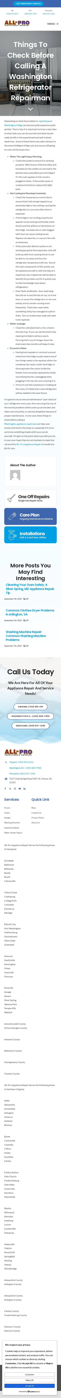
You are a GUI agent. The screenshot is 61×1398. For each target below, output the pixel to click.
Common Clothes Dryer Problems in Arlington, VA (30, 612)
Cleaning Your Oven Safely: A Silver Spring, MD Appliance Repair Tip (30, 589)
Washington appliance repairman (20, 423)
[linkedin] (25, 789)
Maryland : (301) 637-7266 (23, 773)
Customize (29, 1375)
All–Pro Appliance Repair (28, 444)
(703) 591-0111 (12, 14)
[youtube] (20, 789)
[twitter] (10, 789)
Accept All (29, 1386)
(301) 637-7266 (49, 14)
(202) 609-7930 (30, 14)
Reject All (29, 1380)
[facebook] (5, 789)
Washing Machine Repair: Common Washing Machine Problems (26, 636)
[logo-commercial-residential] (17, 21)
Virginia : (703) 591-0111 (21, 762)
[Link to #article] (30, 109)
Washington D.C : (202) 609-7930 (25, 768)
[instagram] (15, 789)
